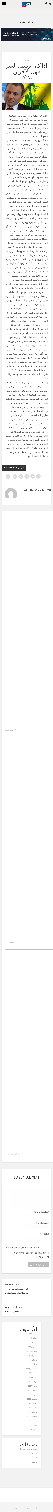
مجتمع (34, 1462)
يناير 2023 (33, 1395)
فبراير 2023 (32, 1390)
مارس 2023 (32, 1386)
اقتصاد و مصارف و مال (28, 1449)
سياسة (26, 60)
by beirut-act (12, 468)
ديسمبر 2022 (32, 1399)
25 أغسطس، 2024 (12, 1154)
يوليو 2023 (33, 1377)
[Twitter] (50, 4)
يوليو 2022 (33, 1421)
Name (41, 1212)
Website (44, 1233)
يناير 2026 (33, 1342)
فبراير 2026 (32, 1338)
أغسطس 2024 (31, 1368)
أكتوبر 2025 (32, 1347)
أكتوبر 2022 (32, 1408)
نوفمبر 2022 (32, 1403)
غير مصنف (33, 1458)
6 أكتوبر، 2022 (10, 730)
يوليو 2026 (33, 1334)
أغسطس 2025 (31, 1351)
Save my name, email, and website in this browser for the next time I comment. (27, 1252)
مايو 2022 (33, 1429)
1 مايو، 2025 (9, 942)
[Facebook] (46, 4)
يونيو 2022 (33, 1425)
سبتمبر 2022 (32, 1412)
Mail (42, 1223)
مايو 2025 (33, 1360)
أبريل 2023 (33, 1382)
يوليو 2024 (33, 1373)
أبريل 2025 (33, 1364)
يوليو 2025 (33, 1355)
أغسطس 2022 (31, 1416)
